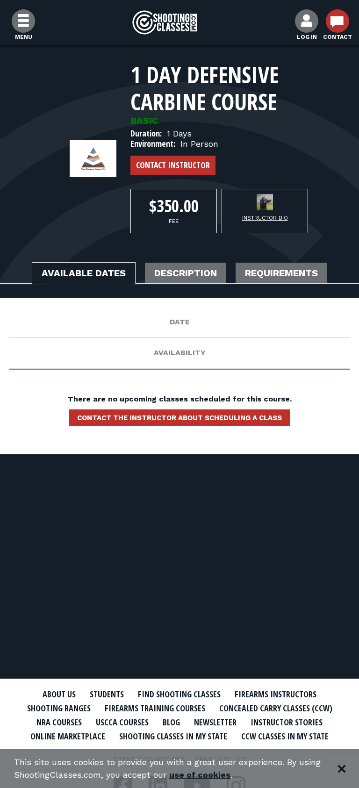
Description (185, 273)
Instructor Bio (265, 218)
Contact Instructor (173, 165)
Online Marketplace (67, 736)
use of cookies (199, 775)
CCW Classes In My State (285, 736)
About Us (59, 694)
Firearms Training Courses (155, 708)
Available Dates (84, 273)
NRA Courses (59, 722)
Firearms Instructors (275, 694)
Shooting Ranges (59, 708)
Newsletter (215, 722)
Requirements (281, 273)
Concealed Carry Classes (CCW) (275, 708)
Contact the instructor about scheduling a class (179, 418)
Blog (171, 722)
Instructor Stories (287, 722)
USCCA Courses (122, 722)
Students (107, 694)
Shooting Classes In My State (173, 736)
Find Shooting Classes (179, 694)
